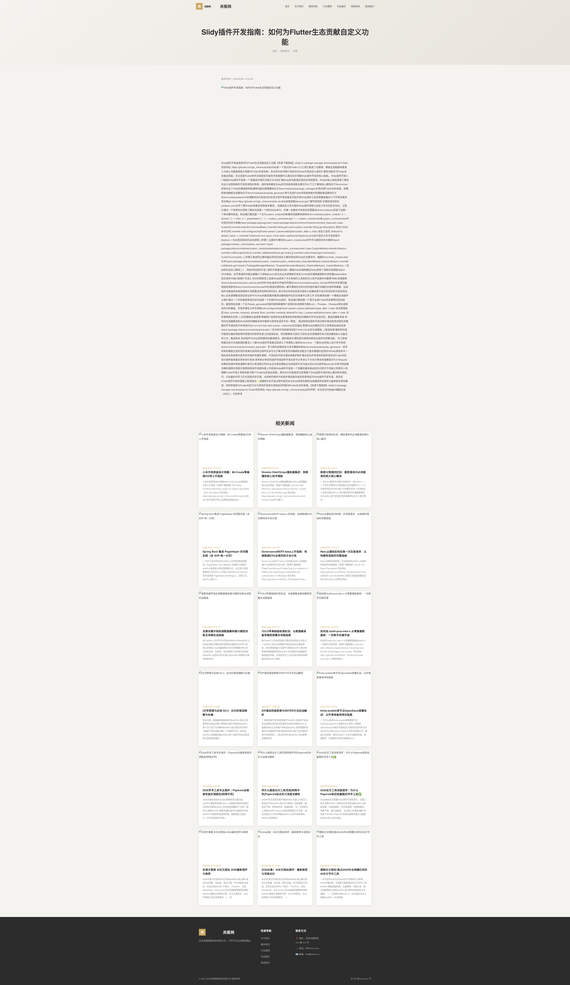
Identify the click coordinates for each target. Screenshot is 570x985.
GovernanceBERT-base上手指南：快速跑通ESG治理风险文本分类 (284, 553)
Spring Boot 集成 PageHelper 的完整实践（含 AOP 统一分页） (225, 553)
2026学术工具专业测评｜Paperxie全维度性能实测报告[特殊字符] (226, 792)
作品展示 (341, 6)
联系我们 (369, 6)
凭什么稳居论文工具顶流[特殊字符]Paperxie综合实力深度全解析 (281, 792)
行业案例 (327, 6)
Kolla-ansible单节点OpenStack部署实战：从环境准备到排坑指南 (343, 712)
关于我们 (299, 6)
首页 (287, 6)
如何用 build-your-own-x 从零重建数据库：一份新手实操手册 (342, 633)
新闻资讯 (355, 6)
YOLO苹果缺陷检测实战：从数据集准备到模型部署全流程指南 (284, 633)
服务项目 (313, 6)
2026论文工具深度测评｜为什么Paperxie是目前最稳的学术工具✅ (340, 792)
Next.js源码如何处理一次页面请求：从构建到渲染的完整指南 (343, 553)
